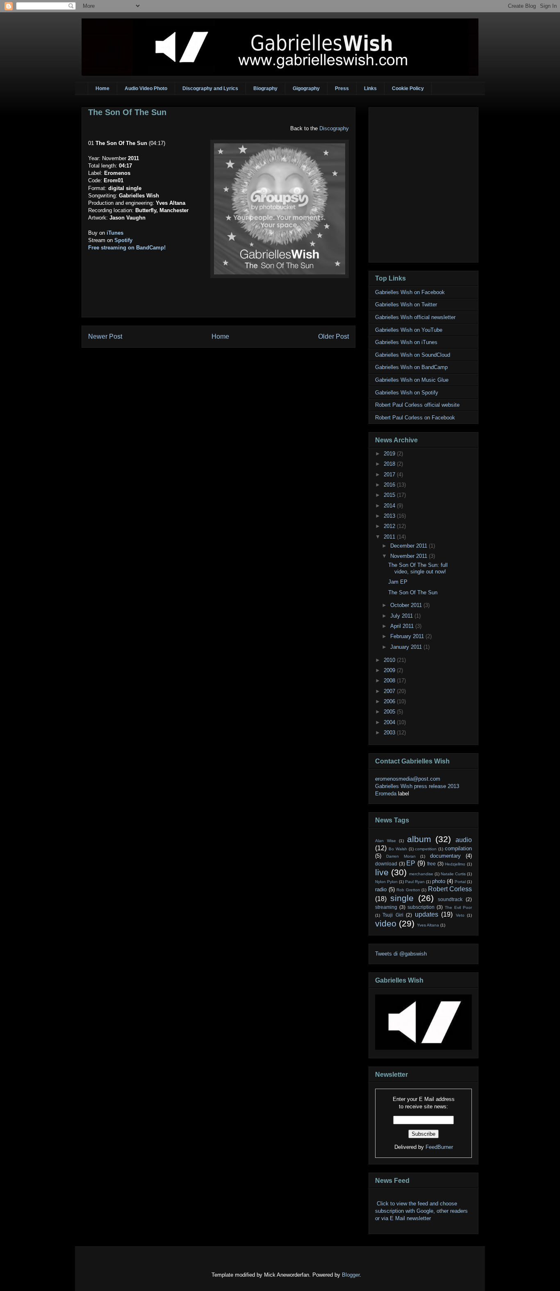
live (382, 872)
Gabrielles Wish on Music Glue (411, 380)
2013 (390, 516)
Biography (265, 88)
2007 (390, 691)
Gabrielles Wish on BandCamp (411, 367)
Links (370, 88)
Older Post (333, 336)
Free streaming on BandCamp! (127, 248)
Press (342, 88)
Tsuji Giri (392, 914)
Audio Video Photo (146, 88)
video (385, 923)
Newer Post (105, 336)
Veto (460, 915)
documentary (445, 856)
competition (426, 849)
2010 (390, 660)
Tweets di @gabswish (401, 954)
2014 (390, 506)
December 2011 (409, 546)
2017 (390, 474)
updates (426, 914)
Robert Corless (450, 889)
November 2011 (409, 556)
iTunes (115, 233)
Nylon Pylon (386, 881)
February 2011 (408, 636)
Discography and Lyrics (210, 88)
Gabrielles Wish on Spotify (406, 393)
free (431, 863)
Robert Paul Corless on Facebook (415, 417)
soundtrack (450, 899)
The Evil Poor (458, 907)
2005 (390, 712)
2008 (390, 680)
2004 (390, 722)
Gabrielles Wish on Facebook (410, 292)
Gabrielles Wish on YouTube (408, 330)
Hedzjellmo (455, 864)
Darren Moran (400, 856)
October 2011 (406, 605)
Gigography (306, 88)
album (419, 839)
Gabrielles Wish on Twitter (406, 304)
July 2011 (402, 616)
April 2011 (402, 626)
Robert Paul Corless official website (417, 405)
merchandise (421, 874)
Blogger (351, 1275)
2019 (390, 454)
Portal (460, 881)
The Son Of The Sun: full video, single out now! (418, 568)
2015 (390, 495)
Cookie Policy (408, 88)
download (386, 863)
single (402, 898)
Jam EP (397, 582)
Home (102, 88)
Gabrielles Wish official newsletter (415, 317)
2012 (390, 526)
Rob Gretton (408, 890)
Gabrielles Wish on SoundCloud (412, 355)
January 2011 (406, 647)
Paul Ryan (415, 881)
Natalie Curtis (453, 874)
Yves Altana (428, 925)
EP (410, 863)
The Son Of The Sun (127, 112)
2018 (390, 464)
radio (381, 889)
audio (463, 839)
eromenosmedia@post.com (407, 779)
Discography (334, 128)
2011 (390, 537)
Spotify (123, 240)
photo (438, 881)
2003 (390, 732)
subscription (421, 907)
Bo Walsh (398, 849)
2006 (390, 701)
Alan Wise (385, 840)
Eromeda (385, 793)
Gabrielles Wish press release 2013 (417, 786)
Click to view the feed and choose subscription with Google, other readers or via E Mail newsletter (421, 1210)
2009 (390, 670)
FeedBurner (439, 1147)
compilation (458, 848)
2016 (390, 485)
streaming (386, 907)
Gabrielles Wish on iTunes (406, 342)
